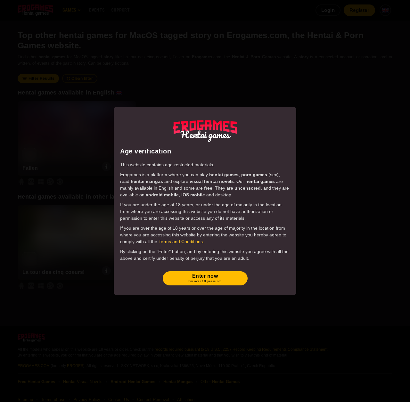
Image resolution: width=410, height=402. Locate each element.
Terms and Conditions (181, 241)
